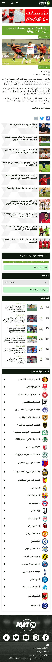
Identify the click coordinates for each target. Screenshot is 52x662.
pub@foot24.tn (43, 652)
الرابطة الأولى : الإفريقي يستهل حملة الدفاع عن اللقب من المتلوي (14, 361)
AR (17, 3)
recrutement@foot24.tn (39, 655)
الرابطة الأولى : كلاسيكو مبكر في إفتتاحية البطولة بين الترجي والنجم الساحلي (14, 350)
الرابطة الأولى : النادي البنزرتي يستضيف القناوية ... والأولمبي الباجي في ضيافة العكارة (14, 340)
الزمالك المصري (44, 37)
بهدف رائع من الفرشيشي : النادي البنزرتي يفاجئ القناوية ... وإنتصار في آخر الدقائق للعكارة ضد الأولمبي (15, 308)
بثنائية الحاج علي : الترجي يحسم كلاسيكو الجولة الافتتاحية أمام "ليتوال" (16, 330)
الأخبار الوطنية (20, 303)
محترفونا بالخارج (44, 67)
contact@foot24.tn (41, 648)
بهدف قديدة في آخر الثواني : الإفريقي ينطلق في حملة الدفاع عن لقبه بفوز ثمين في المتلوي (14, 320)
